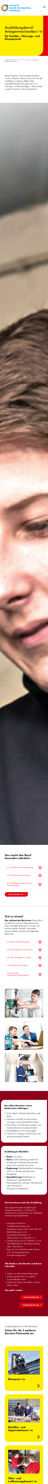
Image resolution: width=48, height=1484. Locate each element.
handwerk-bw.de (31, 1305)
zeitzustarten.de (15, 894)
